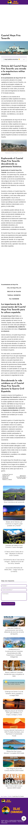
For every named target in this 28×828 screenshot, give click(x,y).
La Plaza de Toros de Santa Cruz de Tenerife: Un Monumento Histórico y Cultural (7, 477)
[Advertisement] (14, 19)
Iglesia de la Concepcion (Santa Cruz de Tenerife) (21, 477)
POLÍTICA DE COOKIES (10, 821)
